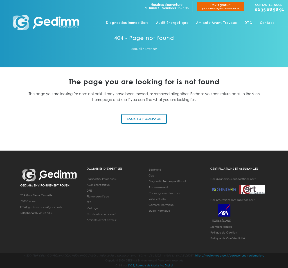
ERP (89, 202)
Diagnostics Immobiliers (102, 179)
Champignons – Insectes (164, 193)
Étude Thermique (159, 211)
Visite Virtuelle (157, 199)
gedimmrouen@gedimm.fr (45, 207)
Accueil (136, 49)
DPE (89, 190)
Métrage (92, 208)
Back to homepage (144, 119)
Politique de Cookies (223, 232)
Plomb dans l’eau (98, 196)
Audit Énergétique (98, 185)
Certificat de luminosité (101, 214)
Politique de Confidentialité (227, 238)
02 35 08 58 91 (269, 9)
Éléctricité (154, 170)
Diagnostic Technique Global (167, 181)
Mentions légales (221, 227)
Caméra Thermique (161, 205)
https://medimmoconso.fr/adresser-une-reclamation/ (229, 255)
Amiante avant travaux (102, 220)
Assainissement (158, 187)
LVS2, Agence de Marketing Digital (150, 265)
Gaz (151, 175)
